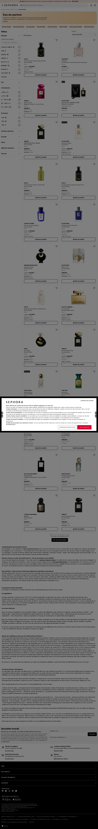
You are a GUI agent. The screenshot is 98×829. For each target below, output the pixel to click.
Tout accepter (84, 427)
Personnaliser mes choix (67, 427)
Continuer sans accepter (87, 400)
